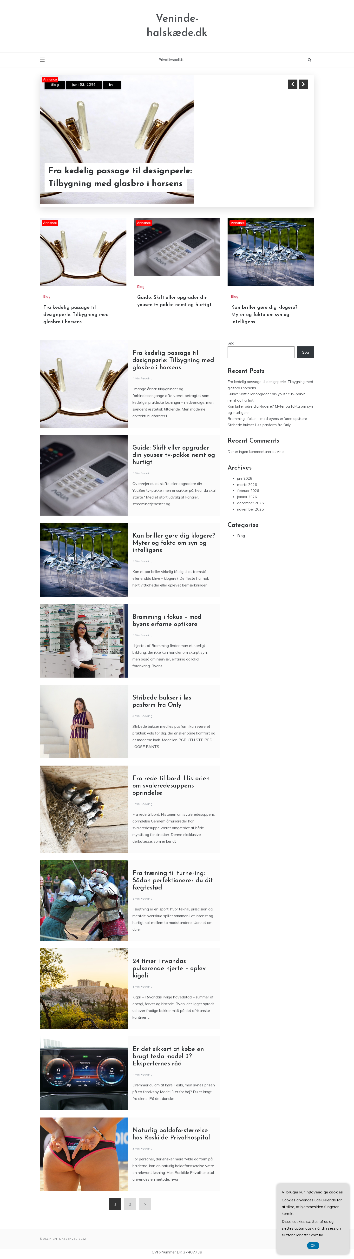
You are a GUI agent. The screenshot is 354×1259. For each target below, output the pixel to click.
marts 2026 (247, 484)
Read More (294, 178)
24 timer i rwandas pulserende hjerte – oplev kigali (169, 968)
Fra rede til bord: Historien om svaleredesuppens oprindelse (171, 785)
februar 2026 (248, 490)
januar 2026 (247, 497)
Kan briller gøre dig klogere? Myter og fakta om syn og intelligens (264, 314)
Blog (55, 85)
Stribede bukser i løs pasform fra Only (259, 425)
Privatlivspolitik (171, 59)
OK (313, 1245)
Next (303, 84)
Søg (231, 343)
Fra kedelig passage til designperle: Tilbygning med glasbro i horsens (76, 314)
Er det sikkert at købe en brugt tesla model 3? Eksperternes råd (168, 1056)
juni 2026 (244, 478)
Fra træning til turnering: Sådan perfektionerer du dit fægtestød (172, 880)
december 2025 (250, 503)
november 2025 (250, 509)
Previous (292, 84)
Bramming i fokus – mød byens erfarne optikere (267, 418)
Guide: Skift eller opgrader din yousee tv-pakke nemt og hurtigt (124, 177)
